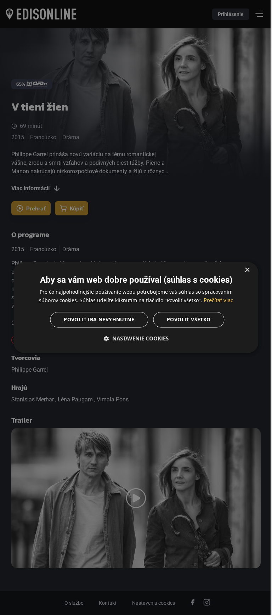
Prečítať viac (216, 300)
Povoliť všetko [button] (186, 319)
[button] (133, 339)
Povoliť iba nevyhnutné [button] (96, 319)
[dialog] (133, 307)
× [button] (241, 270)
